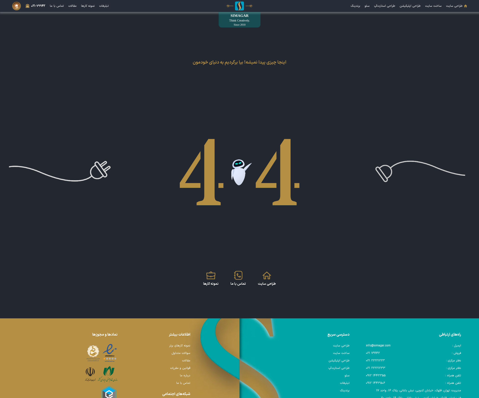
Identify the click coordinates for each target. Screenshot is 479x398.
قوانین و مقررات (180, 368)
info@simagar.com (378, 345)
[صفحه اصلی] (239, 5)
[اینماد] (110, 353)
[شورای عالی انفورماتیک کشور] (90, 374)
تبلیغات (104, 6)
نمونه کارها (88, 6)
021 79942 (373, 353)
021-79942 (38, 6)
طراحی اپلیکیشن (410, 6)
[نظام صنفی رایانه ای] (108, 374)
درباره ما (185, 375)
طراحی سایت (454, 6)
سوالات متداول (181, 353)
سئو (367, 6)
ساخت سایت (433, 6)
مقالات (72, 6)
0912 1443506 (375, 383)
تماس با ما (57, 6)
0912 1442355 (376, 375)
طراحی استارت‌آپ (384, 6)
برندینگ (355, 6)
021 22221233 (375, 368)
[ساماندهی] (93, 353)
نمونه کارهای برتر (179, 345)
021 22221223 (375, 360)
